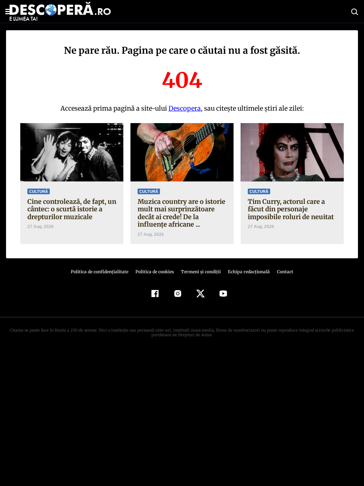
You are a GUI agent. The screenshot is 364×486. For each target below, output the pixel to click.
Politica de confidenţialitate (99, 271)
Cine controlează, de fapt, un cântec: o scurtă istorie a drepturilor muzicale (71, 209)
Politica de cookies (154, 271)
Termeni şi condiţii (201, 271)
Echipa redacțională (249, 271)
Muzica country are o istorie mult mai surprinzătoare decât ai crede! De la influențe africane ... (181, 213)
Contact (285, 271)
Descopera (184, 108)
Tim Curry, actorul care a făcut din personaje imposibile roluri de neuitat (291, 209)
